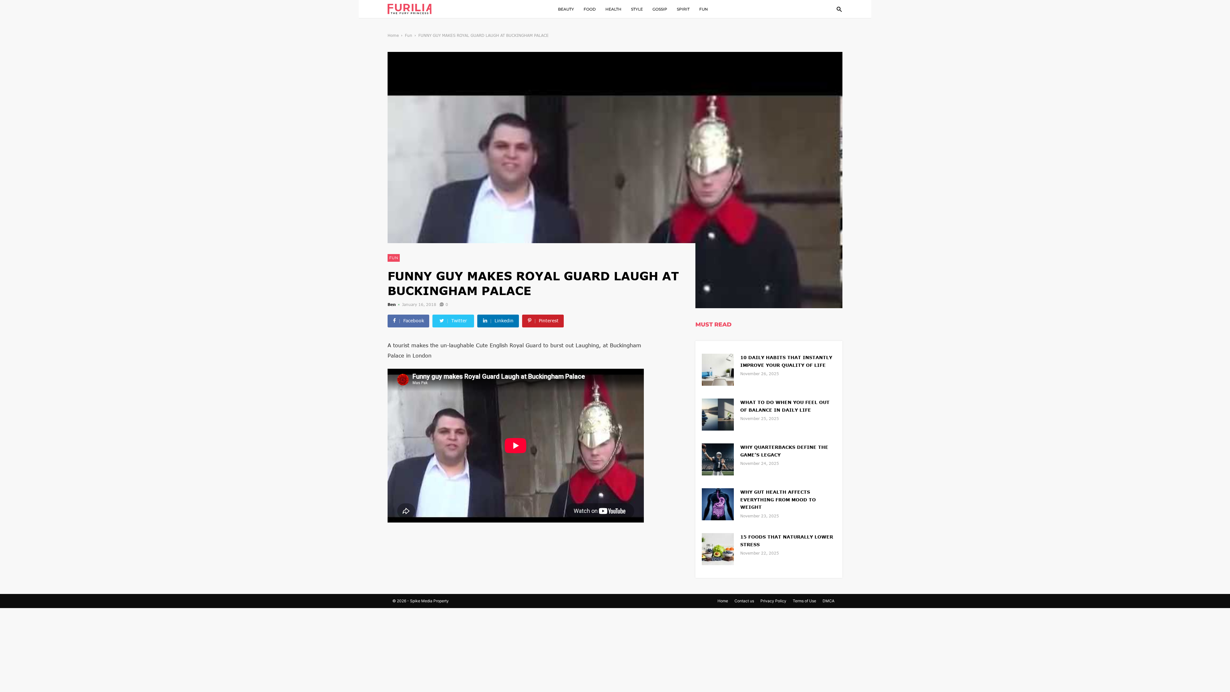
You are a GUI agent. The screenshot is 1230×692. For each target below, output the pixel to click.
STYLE (637, 9)
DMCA (828, 600)
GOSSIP (659, 9)
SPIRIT (683, 9)
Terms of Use (804, 600)
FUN (703, 9)
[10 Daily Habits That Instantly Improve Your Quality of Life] (718, 369)
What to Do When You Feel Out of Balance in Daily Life (785, 406)
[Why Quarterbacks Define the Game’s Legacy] (718, 459)
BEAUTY (566, 9)
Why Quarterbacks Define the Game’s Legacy (784, 450)
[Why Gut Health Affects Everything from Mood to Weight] (718, 503)
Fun (408, 35)
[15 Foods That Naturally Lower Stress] (718, 548)
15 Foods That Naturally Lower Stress (786, 540)
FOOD (590, 9)
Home (393, 35)
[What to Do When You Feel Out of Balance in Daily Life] (718, 414)
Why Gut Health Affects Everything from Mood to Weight (778, 499)
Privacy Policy (773, 600)
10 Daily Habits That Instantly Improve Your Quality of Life (786, 361)
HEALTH (613, 9)
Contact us (744, 600)
